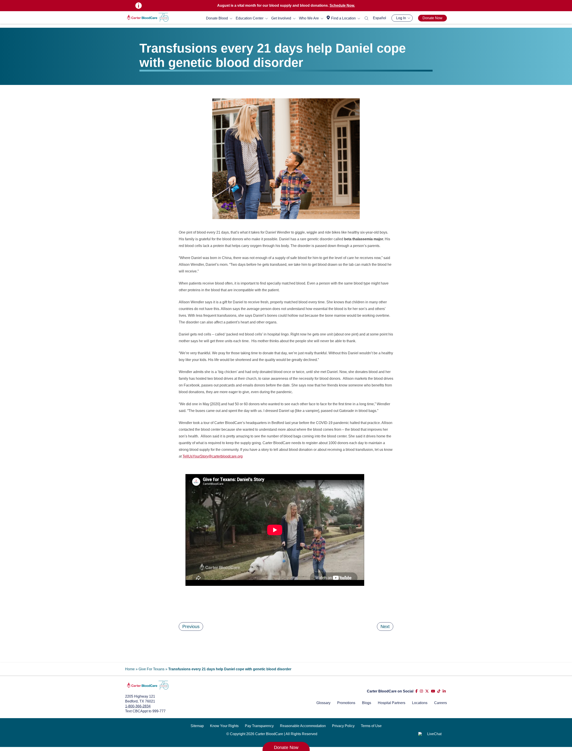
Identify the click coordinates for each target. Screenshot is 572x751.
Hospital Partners (391, 703)
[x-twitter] (427, 691)
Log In (401, 18)
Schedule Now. (342, 5)
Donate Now (432, 18)
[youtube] (433, 691)
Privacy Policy (343, 726)
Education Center (249, 18)
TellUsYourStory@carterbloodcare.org (213, 456)
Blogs (366, 703)
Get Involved (281, 18)
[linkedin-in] (444, 691)
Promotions (346, 703)
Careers (440, 703)
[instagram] (421, 691)
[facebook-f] (416, 691)
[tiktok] (438, 691)
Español (379, 18)
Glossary (323, 703)
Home (130, 669)
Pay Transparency (259, 726)
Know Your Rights (224, 726)
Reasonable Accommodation (303, 726)
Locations (419, 703)
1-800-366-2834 (138, 706)
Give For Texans (151, 669)
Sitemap (197, 726)
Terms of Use (371, 726)
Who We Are (309, 18)
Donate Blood (217, 18)
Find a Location (343, 18)
